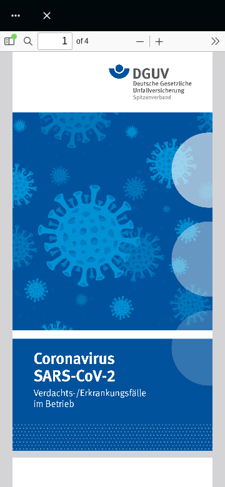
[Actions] (15, 15)
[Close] (47, 15)
